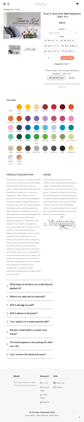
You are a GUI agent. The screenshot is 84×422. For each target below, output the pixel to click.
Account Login (45, 389)
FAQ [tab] (73, 78)
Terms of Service (42, 415)
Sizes (62, 36)
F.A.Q (45, 382)
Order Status (44, 396)
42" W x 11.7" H (51, 45)
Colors (62, 29)
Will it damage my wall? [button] (22, 304)
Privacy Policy (30, 415)
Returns (45, 402)
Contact (59, 387)
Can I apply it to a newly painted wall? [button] (29, 321)
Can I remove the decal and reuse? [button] (28, 354)
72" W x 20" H (67, 51)
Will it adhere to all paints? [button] (23, 313)
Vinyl (17, 9)
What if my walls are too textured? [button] (27, 296)
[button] (6, 4)
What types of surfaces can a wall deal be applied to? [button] (31, 286)
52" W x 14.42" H (69, 45)
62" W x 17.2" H (51, 51)
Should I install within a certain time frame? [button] (28, 331)
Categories (8, 9)
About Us (60, 382)
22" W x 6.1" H (51, 40)
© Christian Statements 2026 (42, 412)
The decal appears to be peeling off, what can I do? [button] (31, 344)
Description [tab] (57, 78)
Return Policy (54, 415)
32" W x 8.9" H (67, 40)
